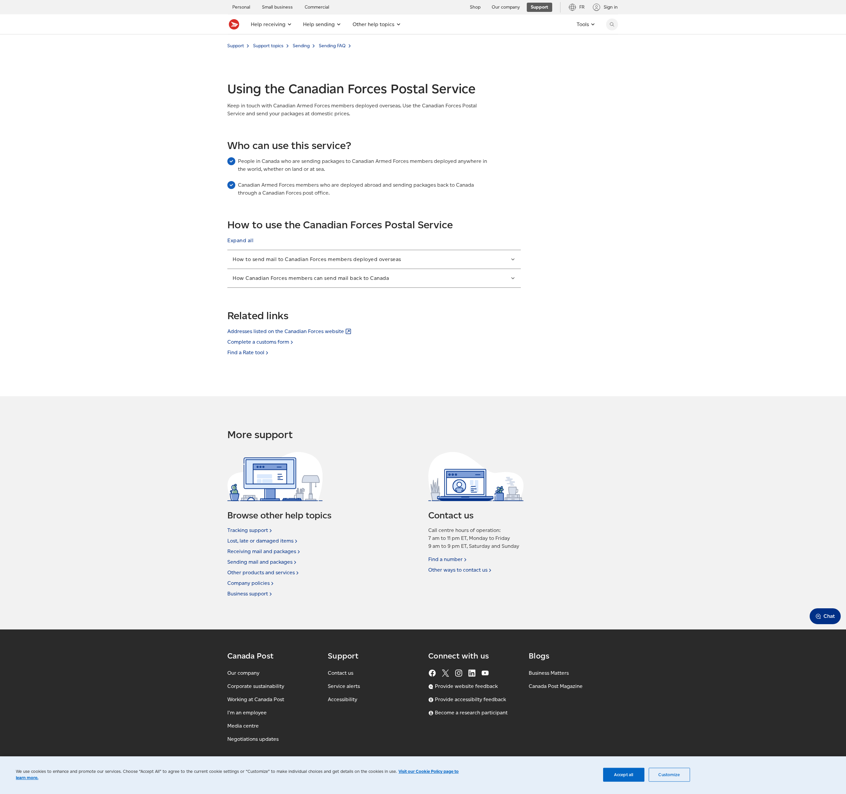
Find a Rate (245, 352)
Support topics (268, 46)
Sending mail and (259, 562)
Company (248, 583)
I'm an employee (247, 712)
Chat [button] (829, 616)
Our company (243, 673)
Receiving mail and (261, 551)
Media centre (243, 726)
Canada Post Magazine (556, 686)
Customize (669, 774)
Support (235, 46)
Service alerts (344, 686)
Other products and (261, 572)
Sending (301, 46)
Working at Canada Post (255, 699)
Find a (445, 559)
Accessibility (342, 699)
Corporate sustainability (255, 686)
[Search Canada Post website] (612, 24)
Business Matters (549, 673)
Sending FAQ (332, 46)
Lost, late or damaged (260, 541)
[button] (240, 241)
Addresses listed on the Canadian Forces (285, 331)
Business (247, 593)
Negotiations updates (253, 739)
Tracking (247, 530)
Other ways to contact (457, 570)
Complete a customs (258, 342)
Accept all (623, 774)
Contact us (340, 673)
